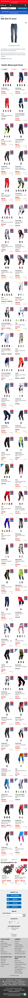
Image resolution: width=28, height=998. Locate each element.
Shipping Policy (21, 981)
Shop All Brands (13, 984)
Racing (2, 966)
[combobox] (24, 69)
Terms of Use (9, 980)
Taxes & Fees (7, 983)
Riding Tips (3, 959)
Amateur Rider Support (21, 964)
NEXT (23, 860)
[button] (14, 907)
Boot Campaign (19, 973)
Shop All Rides (22, 984)
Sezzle (2, 950)
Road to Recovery (19, 962)
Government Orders (20, 952)
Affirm (2, 948)
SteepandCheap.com (14, 991)
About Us (17, 941)
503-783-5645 (20, 53)
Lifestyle (3, 962)
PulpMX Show (18, 966)
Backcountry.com (8, 990)
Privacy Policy (18, 980)
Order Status (4, 943)
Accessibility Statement (18, 983)
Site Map (4, 984)
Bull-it (2, 16)
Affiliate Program (19, 946)
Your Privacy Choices (10, 981)
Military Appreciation (20, 968)
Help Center (4, 952)
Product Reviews (5, 964)
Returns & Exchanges (6, 945)
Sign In (2, 941)
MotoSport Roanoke (20, 953)
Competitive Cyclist (19, 990)
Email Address (7, 913)
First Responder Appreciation (19, 970)
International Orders (6, 953)
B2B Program (18, 948)
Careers (17, 943)
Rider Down (18, 960)
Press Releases (18, 945)
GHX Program (18, 950)
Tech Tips (3, 961)
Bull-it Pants (9, 58)
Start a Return (4, 946)
